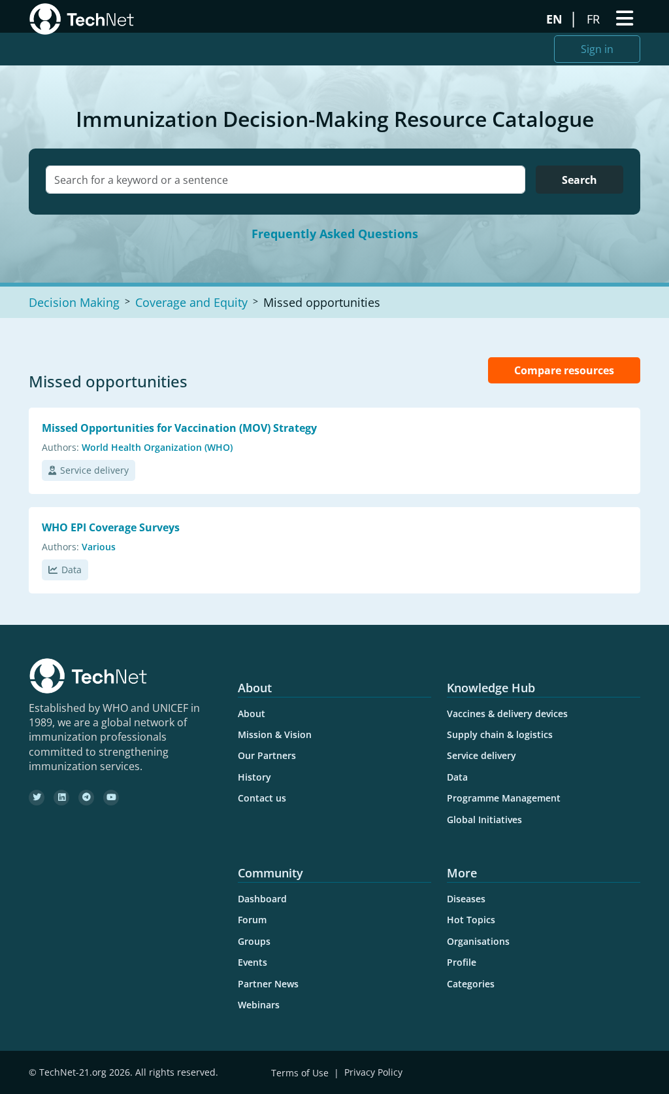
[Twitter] (36, 797)
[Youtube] (111, 797)
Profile (461, 962)
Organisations (478, 941)
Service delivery (94, 470)
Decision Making (74, 302)
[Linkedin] (61, 797)
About (251, 713)
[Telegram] (86, 797)
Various (99, 546)
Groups (254, 941)
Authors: (60, 447)
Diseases (466, 898)
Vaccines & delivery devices (507, 713)
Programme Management (504, 798)
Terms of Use (300, 1073)
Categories (471, 984)
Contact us (262, 798)
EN (556, 19)
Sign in (597, 49)
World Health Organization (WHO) (157, 447)
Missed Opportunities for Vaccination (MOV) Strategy (179, 428)
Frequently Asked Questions (335, 233)
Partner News (268, 984)
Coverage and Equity (191, 302)
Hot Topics (471, 919)
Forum (252, 919)
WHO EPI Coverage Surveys (111, 527)
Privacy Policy (373, 1073)
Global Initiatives (484, 819)
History (254, 777)
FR (595, 19)
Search (579, 180)
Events (252, 962)
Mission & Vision (275, 734)
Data (71, 569)
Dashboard (262, 898)
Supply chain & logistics (500, 734)
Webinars (259, 1004)
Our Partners (267, 755)
